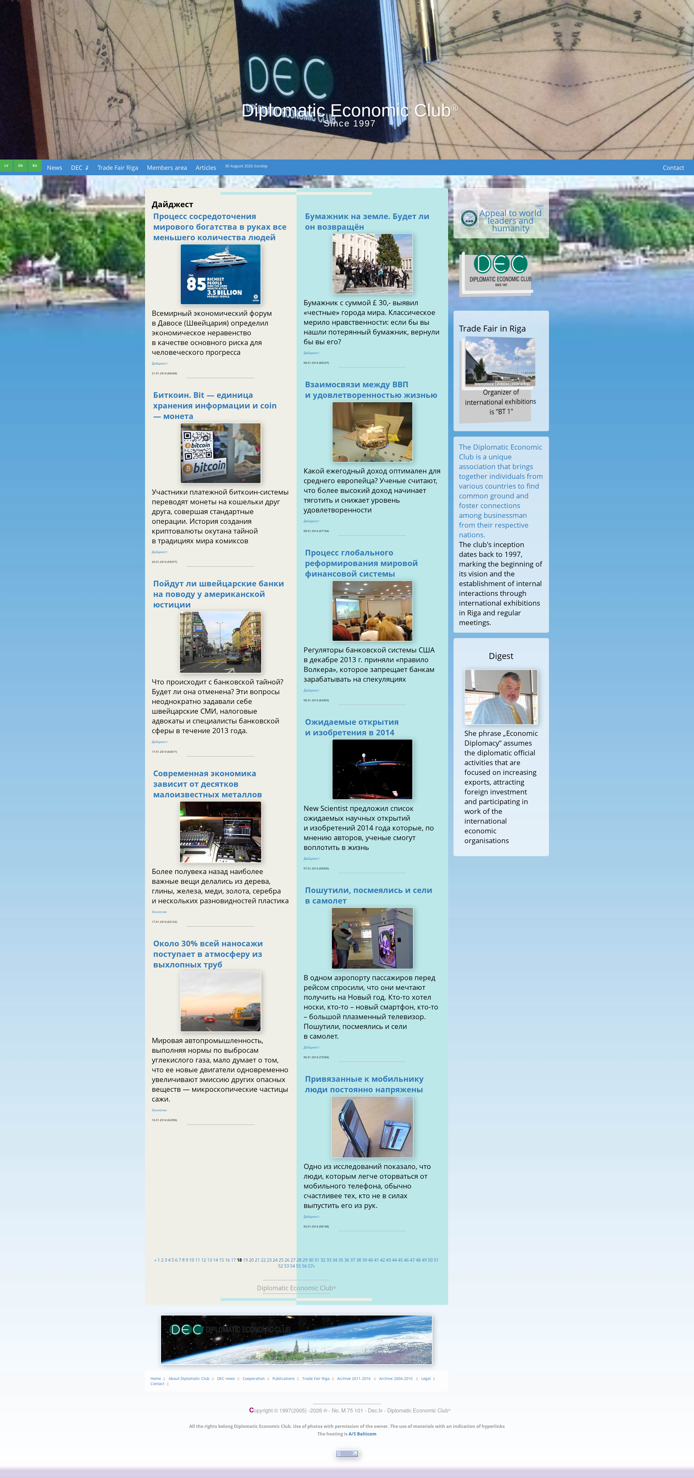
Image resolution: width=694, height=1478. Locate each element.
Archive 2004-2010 (396, 1378)
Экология (159, 911)
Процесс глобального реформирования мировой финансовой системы (361, 563)
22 (263, 1260)
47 (412, 1260)
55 (298, 1266)
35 (340, 1260)
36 (346, 1260)
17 (233, 1260)
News (54, 167)
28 (299, 1260)
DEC (80, 167)
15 (221, 1260)
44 (394, 1260)
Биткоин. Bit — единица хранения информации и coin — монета (215, 405)
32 (322, 1260)
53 (286, 1266)
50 (430, 1260)
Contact (673, 167)
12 (203, 1260)
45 (400, 1260)
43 (388, 1260)
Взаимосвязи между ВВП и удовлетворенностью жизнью (371, 389)
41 (376, 1260)
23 (269, 1260)
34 (334, 1260)
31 (316, 1260)
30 (311, 1260)
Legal (426, 1378)
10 (191, 1260)
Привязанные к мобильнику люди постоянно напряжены (364, 1083)
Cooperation (254, 1378)
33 (328, 1260)
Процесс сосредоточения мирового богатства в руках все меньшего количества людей (220, 226)
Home (155, 1378)
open (539, 205)
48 (418, 1260)
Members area (167, 167)
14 (215, 1260)
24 (275, 1260)
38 (358, 1260)
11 (197, 1260)
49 (424, 1260)
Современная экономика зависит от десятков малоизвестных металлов (207, 784)
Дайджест (160, 363)
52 (280, 1266)
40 (370, 1260)
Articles (206, 167)
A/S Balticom (363, 1434)
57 (310, 1266)
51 (436, 1260)
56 (304, 1266)
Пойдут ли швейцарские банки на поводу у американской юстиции (218, 594)
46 (406, 1260)
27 (293, 1260)
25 (281, 1260)
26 (287, 1260)
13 (209, 1260)
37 (352, 1260)
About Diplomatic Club (189, 1378)
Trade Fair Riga (118, 167)
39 (364, 1260)
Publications (283, 1378)
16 (227, 1260)
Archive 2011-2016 (354, 1378)
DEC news (226, 1378)
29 (305, 1260)
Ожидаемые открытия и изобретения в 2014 (352, 727)
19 (245, 1260)
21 (257, 1260)
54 (292, 1266)
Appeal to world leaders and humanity (511, 220)
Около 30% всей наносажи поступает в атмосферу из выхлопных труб (208, 954)
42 (382, 1260)
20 (251, 1260)
